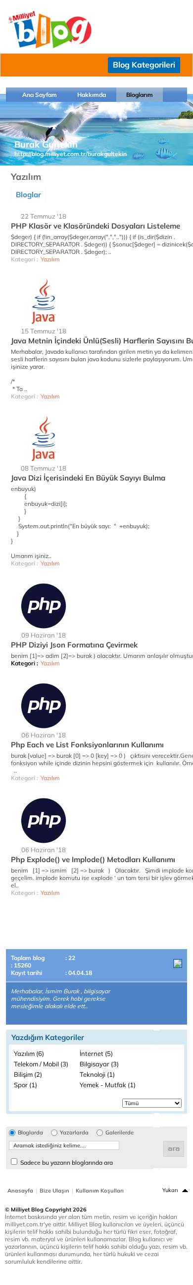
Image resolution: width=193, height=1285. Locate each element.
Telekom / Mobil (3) (41, 1064)
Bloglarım (139, 94)
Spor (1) (25, 1085)
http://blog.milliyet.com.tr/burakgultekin (70, 154)
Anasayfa (20, 1190)
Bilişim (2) (28, 1074)
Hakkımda (91, 94)
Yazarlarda (74, 1132)
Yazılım (50, 259)
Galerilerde (119, 1132)
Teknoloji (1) (97, 1074)
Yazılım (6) (29, 1053)
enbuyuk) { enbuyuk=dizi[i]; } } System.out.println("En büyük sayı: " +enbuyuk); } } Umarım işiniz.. (84, 522)
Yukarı (170, 1190)
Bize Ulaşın (54, 1190)
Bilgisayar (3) (99, 1064)
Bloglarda (30, 1132)
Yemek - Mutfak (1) (108, 1085)
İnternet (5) (96, 1053)
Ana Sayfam (39, 94)
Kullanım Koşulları (100, 1190)
